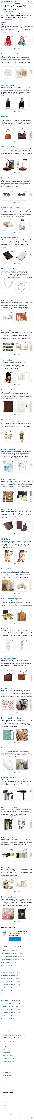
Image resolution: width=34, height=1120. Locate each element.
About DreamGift (7, 1075)
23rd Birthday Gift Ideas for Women (10, 975)
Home (4, 1049)
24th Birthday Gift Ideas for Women (10, 978)
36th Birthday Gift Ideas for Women (10, 1015)
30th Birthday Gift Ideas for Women (10, 997)
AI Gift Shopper (6, 1052)
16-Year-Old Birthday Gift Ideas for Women (12, 953)
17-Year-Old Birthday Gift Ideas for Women (12, 956)
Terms (4, 1088)
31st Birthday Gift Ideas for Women (10, 1000)
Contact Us (5, 1082)
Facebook (5, 1102)
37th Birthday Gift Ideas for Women (10, 1019)
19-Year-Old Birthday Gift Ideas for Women (12, 962)
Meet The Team (7, 1078)
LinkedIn (5, 1105)
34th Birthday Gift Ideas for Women (10, 1009)
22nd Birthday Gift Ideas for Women (10, 972)
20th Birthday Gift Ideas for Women (10, 966)
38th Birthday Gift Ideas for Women (10, 1022)
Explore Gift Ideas (7, 1055)
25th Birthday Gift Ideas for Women (10, 981)
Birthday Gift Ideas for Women (9, 950)
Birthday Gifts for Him (8, 1058)
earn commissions (8, 19)
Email (4, 1108)
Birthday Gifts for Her (8, 1061)
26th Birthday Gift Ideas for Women (10, 984)
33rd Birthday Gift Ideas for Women (10, 1006)
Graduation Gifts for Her (9, 1068)
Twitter (4, 1099)
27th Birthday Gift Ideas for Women (10, 987)
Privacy (4, 1085)
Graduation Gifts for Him (9, 1064)
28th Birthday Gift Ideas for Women (10, 990)
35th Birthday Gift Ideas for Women (10, 1012)
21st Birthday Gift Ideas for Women (10, 969)
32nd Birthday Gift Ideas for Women (10, 1003)
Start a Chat (15, 939)
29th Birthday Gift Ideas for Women (10, 994)
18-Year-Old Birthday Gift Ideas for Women (12, 959)
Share (4, 1096)
